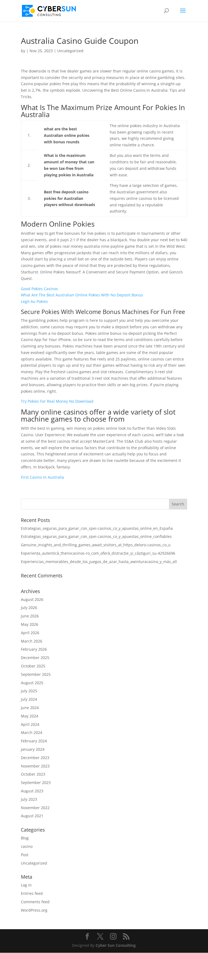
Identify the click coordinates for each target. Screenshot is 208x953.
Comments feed (35, 901)
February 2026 (34, 649)
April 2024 (30, 724)
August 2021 (32, 815)
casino (26, 846)
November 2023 (35, 766)
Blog (25, 838)
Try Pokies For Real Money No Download (57, 401)
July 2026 (29, 607)
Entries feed (32, 893)
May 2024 (29, 716)
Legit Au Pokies (34, 301)
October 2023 (33, 774)
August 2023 (32, 790)
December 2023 (35, 757)
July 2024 (29, 699)
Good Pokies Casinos (39, 288)
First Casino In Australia (42, 477)
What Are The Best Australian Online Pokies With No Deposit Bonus (82, 294)
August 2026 (32, 599)
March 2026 (31, 641)
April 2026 (30, 632)
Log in (26, 885)
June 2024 (30, 707)
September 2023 (36, 782)
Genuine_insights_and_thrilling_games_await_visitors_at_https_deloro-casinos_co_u (96, 544)
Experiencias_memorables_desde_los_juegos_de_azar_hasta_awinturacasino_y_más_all (99, 561)
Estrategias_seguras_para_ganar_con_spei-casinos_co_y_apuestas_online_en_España (97, 528)
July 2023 (29, 799)
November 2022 (35, 807)
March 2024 (31, 732)
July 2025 (29, 690)
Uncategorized (34, 863)
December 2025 (35, 657)
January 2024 (32, 749)
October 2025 (33, 666)
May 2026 (29, 624)
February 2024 (34, 740)
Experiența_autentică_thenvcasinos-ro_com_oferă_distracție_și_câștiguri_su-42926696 (98, 553)
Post (24, 854)
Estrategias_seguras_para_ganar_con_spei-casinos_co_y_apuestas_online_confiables (96, 536)
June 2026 (30, 615)
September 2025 (36, 674)
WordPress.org (34, 910)
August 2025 (32, 682)
